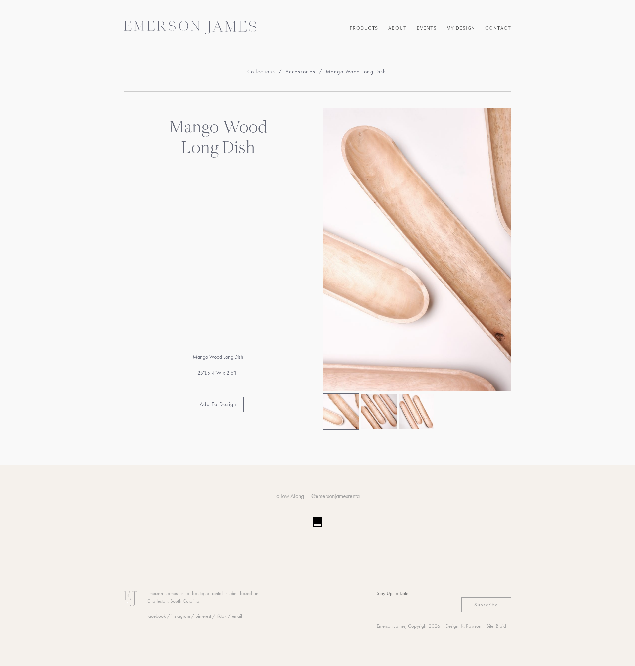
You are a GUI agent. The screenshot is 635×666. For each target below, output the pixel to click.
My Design (460, 28)
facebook (156, 616)
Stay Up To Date (392, 593)
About (397, 28)
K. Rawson (471, 626)
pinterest (203, 616)
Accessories (300, 71)
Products (364, 28)
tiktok (221, 616)
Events (427, 28)
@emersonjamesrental (336, 496)
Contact (498, 28)
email (237, 616)
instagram (180, 616)
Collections (261, 71)
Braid (501, 626)
